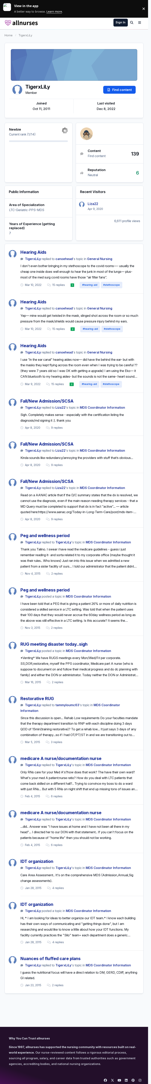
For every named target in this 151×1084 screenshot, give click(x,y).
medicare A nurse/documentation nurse (60, 758)
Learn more (8, 8)
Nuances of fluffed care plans (50, 958)
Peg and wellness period (45, 535)
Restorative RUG (37, 698)
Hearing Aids (33, 252)
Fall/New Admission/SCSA (47, 401)
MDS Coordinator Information (102, 407)
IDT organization (36, 861)
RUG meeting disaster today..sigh (53, 644)
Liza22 (93, 204)
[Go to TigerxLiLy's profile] (13, 254)
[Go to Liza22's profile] (82, 204)
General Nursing (99, 259)
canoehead (64, 259)
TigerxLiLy (33, 259)
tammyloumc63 (67, 705)
